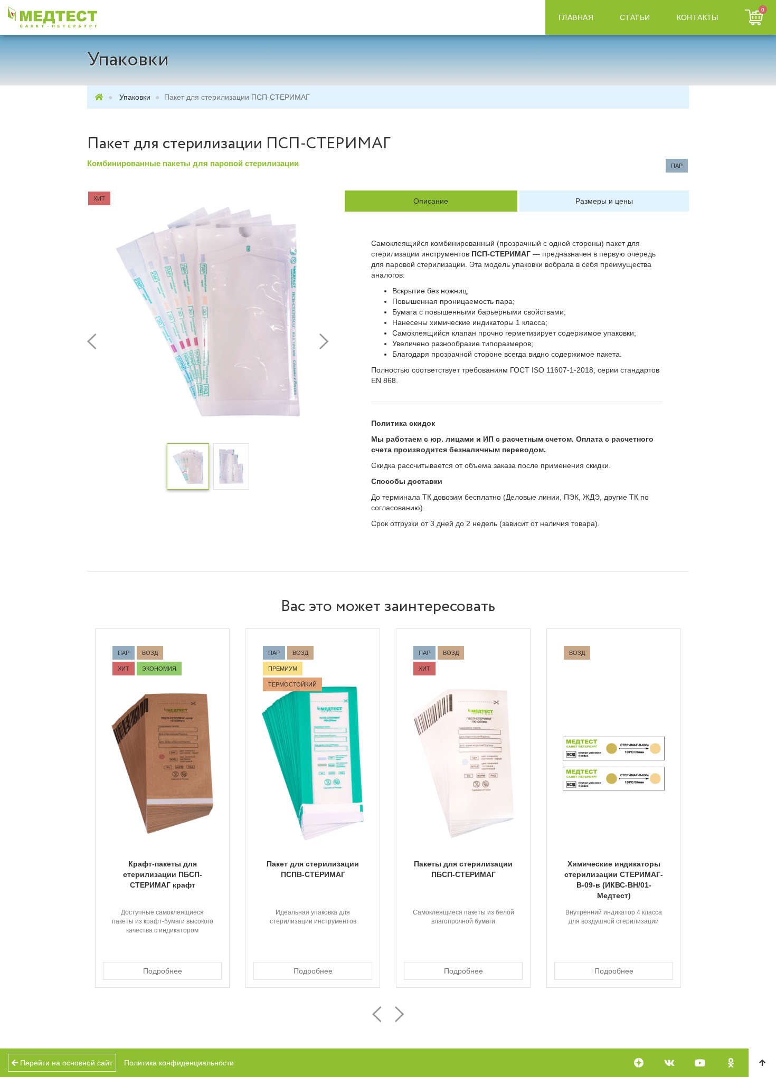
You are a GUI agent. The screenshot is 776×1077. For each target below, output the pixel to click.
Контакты (697, 17)
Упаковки (134, 97)
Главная (576, 17)
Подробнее (162, 971)
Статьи (635, 17)
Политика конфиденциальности (179, 1063)
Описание (430, 201)
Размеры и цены (604, 201)
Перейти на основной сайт (65, 1063)
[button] (105, 341)
